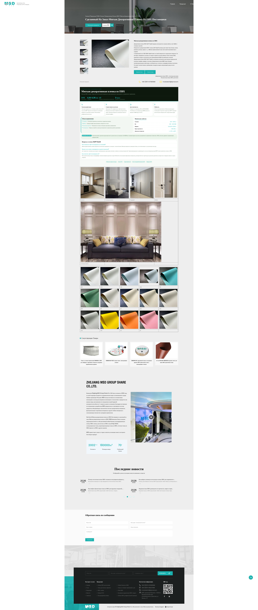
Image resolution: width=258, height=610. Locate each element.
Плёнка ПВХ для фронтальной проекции (127, 595)
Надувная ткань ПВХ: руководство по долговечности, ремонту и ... (156, 479)
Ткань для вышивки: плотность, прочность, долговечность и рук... (105, 489)
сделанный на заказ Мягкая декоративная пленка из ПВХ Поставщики (150, 607)
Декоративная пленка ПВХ (112, 16)
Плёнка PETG (101, 593)
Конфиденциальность (235, 4)
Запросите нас (139, 72)
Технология (201, 4)
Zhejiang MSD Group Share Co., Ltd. (125, 607)
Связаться (222, 4)
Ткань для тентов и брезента (104, 588)
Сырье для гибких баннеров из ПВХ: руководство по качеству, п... (105, 479)
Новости (212, 4)
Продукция (183, 4)
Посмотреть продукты (93, 25)
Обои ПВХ (120, 590)
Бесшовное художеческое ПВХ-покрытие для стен (127, 593)
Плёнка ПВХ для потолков (104, 585)
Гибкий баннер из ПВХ (123, 585)
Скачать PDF (106, 25)
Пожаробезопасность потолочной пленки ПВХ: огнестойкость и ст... (156, 489)
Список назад (150, 72)
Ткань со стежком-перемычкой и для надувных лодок (126, 588)
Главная (172, 4)
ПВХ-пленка (100, 16)
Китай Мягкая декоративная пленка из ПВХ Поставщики (103, 417)
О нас (192, 4)
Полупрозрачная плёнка (103, 595)
